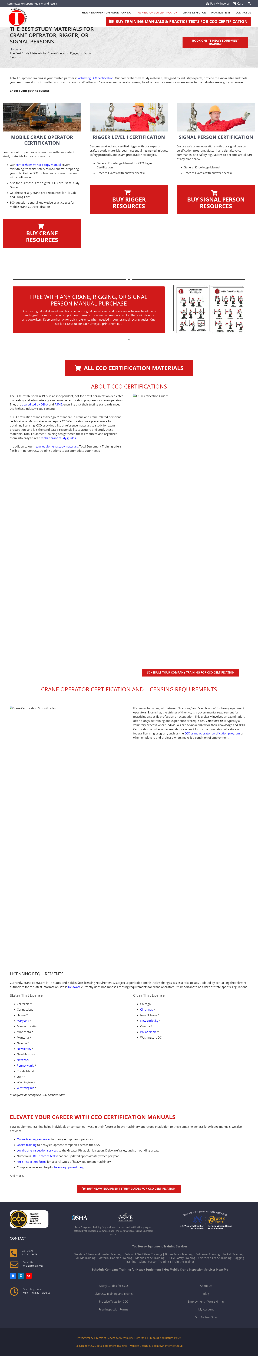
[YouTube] (29, 1276)
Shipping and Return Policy (165, 1338)
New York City (149, 1021)
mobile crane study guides (58, 438)
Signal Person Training (154, 1262)
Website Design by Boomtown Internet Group (156, 1345)
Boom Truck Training (179, 1254)
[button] (249, 3)
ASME (58, 404)
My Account (206, 1309)
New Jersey (24, 1049)
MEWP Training (85, 1258)
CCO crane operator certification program (212, 733)
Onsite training (27, 1145)
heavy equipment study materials (56, 446)
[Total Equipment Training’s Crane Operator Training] (42, 117)
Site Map (141, 1338)
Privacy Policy (85, 1338)
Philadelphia (148, 1032)
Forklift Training (233, 1254)
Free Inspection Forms (113, 1309)
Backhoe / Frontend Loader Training (97, 1254)
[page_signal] (216, 117)
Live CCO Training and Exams (114, 1294)
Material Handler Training (115, 1258)
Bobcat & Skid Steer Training (143, 1254)
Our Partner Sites (206, 1317)
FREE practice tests (44, 1156)
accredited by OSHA (35, 404)
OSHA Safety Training (181, 1258)
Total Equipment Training (112, 1345)
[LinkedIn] (21, 1276)
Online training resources (34, 1139)
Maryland (23, 1021)
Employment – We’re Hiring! (206, 1301)
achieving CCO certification (96, 78)
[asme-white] (137, 1217)
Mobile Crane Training (149, 1258)
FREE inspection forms (31, 1162)
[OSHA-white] (91, 1217)
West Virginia (25, 1088)
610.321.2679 (29, 1254)
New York (23, 1060)
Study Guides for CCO (113, 1286)
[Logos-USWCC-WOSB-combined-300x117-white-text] (206, 1220)
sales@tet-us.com (33, 1266)
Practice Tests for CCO (113, 1301)
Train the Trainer (183, 1262)
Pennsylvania (25, 1065)
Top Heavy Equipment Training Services (159, 1246)
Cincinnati (146, 1009)
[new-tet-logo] (18, 17)
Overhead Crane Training (214, 1258)
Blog (206, 1294)
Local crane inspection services (37, 1150)
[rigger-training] (129, 117)
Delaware (74, 987)
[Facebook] (13, 1276)
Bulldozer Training (208, 1254)
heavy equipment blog (69, 1167)
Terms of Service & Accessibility (114, 1338)
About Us (206, 1286)
